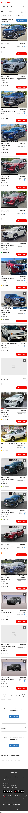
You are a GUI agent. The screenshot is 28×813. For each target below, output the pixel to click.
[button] (22, 11)
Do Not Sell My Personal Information (11, 804)
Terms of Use (6, 802)
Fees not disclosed (21, 345)
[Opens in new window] (7, 791)
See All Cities (6, 783)
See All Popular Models (9, 785)
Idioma (6, 796)
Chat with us (6, 779)
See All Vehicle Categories (10, 787)
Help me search (21, 20)
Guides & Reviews (19, 777)
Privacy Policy (14, 802)
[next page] (23, 695)
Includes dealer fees (21, 44)
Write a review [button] (14, 716)
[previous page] (4, 695)
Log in (25, 796)
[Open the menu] (25, 2)
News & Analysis (7, 777)
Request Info (21, 54)
